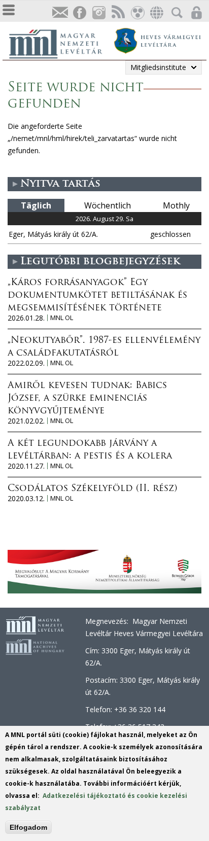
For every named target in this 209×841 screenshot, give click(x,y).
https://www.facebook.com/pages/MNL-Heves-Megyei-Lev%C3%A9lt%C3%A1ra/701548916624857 (79, 13)
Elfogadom (28, 827)
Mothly (176, 205)
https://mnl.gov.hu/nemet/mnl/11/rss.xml (118, 13)
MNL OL (61, 317)
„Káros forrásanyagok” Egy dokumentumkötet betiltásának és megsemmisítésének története (97, 295)
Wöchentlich (107, 205)
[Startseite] (61, 42)
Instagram (98, 13)
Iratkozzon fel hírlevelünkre (60, 13)
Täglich (36, 205)
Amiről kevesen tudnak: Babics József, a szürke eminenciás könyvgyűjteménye (87, 398)
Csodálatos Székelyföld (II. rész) (92, 489)
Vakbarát (137, 13)
